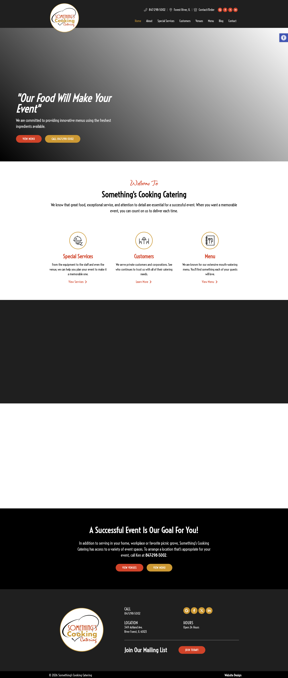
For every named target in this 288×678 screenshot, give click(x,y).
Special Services (166, 21)
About (149, 21)
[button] (283, 37)
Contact (232, 21)
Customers (184, 21)
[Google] (220, 10)
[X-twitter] (230, 10)
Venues (199, 21)
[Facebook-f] (225, 10)
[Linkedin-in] (235, 10)
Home (138, 21)
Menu (211, 21)
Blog (221, 21)
